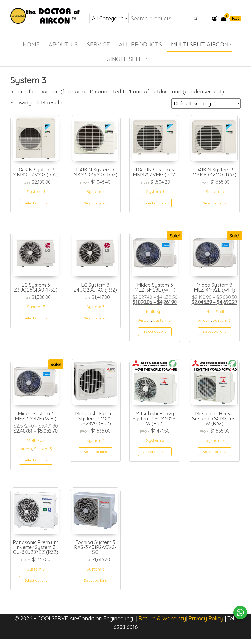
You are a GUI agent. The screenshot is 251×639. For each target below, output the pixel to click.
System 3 (36, 191)
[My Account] (214, 18)
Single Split (125, 59)
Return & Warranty (162, 618)
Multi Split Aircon (199, 44)
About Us (63, 44)
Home (31, 44)
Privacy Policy (206, 618)
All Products (140, 44)
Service (98, 44)
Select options (35, 203)
